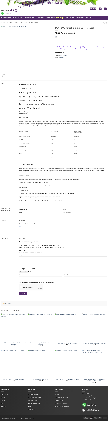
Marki (3, 400)
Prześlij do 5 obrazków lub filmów (29, 269)
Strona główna (6, 23)
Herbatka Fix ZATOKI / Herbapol (40, 379)
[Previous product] (105, 23)
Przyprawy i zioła (30, 18)
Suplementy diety (6, 18)
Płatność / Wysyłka (33, 400)
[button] (93, 9)
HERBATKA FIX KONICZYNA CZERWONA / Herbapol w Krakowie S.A (94, 380)
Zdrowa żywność (18, 18)
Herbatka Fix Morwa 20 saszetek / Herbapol (94, 343)
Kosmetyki (40, 18)
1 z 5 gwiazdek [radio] (19, 252)
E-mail (66, 275)
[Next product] (102, 23)
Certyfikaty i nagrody (61, 397)
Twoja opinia (23, 255)
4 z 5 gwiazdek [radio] (31, 252)
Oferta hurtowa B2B (61, 403)
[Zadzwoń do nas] (84, 405)
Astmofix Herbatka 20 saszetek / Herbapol (67, 379)
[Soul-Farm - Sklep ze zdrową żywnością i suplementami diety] (54, 8)
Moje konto (4, 394)
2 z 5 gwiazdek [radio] (22, 252)
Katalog (3, 406)
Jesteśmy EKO (59, 400)
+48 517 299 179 (91, 405)
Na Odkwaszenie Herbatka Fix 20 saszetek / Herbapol (13, 343)
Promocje (60, 18)
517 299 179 (8, 13)
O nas (66, 18)
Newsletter (31, 409)
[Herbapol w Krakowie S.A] (61, 39)
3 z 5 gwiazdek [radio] (26, 252)
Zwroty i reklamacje (34, 403)
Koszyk (3, 397)
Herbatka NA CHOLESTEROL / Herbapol (13, 379)
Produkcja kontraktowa (77, 18)
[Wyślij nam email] (84, 410)
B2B (91, 18)
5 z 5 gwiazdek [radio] (38, 252)
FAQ (29, 406)
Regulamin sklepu (33, 394)
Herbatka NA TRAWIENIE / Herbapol (67, 343)
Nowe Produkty (50, 18)
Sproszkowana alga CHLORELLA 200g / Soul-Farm (40, 343)
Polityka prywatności (34, 397)
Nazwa (21, 275)
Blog (87, 18)
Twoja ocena (22, 250)
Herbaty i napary (32, 23)
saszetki (61, 57)
